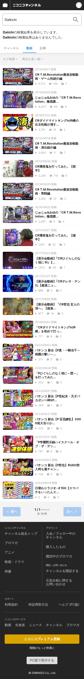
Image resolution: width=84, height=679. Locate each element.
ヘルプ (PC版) (69, 604)
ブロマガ (11, 543)
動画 (29, 48)
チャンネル (11, 48)
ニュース (35, 625)
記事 (43, 48)
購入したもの (56, 547)
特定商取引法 (38, 604)
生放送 (20, 625)
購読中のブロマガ (59, 556)
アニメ (9, 552)
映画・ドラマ (14, 562)
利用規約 (11, 604)
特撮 (8, 571)
